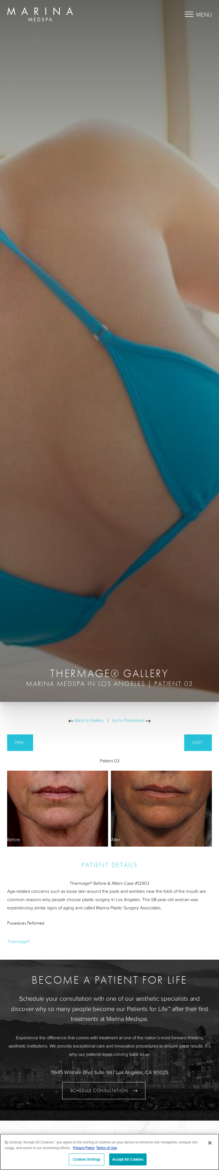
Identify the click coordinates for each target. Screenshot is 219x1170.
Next (198, 743)
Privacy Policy (84, 1147)
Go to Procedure (128, 720)
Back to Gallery (89, 720)
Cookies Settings (86, 1159)
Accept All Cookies (127, 1159)
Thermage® (18, 941)
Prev (20, 743)
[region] (109, 1152)
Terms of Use (106, 1147)
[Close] (210, 1143)
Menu (204, 14)
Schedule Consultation (99, 1091)
